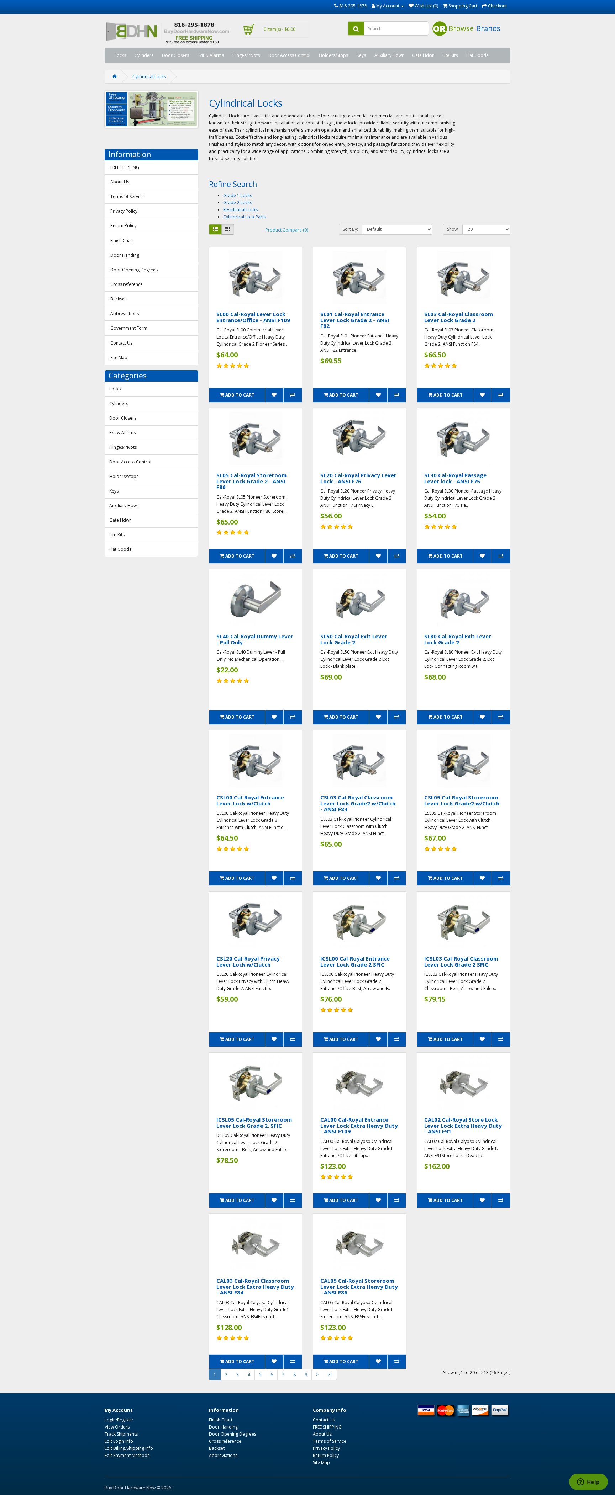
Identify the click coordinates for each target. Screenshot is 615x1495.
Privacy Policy (123, 211)
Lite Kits (450, 55)
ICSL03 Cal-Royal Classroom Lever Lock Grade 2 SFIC (461, 961)
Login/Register (119, 1420)
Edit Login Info (119, 1441)
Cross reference (126, 284)
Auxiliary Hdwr (389, 55)
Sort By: (350, 229)
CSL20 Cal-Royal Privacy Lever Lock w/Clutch (248, 961)
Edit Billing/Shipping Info (129, 1448)
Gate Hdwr (423, 55)
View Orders (117, 1427)
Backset (118, 299)
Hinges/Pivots (246, 55)
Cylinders (144, 55)
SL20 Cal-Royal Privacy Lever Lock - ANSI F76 (358, 478)
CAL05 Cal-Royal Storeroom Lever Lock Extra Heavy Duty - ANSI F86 (359, 1286)
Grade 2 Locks (237, 202)
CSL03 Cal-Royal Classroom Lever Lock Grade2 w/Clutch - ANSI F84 (357, 803)
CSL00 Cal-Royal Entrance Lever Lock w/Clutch (250, 800)
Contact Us (121, 343)
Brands (488, 28)
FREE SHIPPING (124, 167)
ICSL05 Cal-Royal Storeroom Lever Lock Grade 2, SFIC (254, 1122)
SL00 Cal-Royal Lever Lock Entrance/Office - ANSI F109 (253, 317)
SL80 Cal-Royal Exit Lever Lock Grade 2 (457, 639)
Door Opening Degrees (134, 270)
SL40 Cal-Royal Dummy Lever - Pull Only (254, 639)
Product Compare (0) (287, 230)
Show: (453, 229)
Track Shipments (121, 1434)
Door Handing (124, 255)
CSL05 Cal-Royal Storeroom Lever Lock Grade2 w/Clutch (461, 800)
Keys (361, 55)
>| (329, 1375)
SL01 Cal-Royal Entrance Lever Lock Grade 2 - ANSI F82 (354, 319)
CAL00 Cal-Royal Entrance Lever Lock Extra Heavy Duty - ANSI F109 (359, 1125)
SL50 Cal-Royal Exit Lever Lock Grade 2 (353, 639)
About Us (119, 182)
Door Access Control (289, 55)
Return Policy (123, 226)
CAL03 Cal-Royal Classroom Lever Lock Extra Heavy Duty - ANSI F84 (255, 1286)
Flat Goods (477, 55)
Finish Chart (122, 241)
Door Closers (175, 55)
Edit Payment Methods (127, 1455)
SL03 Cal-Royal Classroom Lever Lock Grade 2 (458, 317)
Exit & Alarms (211, 55)
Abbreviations (124, 313)
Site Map (118, 358)
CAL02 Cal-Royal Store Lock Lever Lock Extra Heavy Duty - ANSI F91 (463, 1125)
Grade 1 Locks (237, 195)
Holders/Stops (333, 55)
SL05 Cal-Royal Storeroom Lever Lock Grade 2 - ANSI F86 (251, 481)
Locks (120, 55)
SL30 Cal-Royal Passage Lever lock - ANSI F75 (455, 478)
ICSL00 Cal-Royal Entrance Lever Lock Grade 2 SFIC (355, 961)
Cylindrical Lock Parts (244, 217)
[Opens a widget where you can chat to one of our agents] (588, 1482)
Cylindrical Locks (149, 77)
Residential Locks (240, 210)
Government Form (128, 328)
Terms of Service (127, 196)
